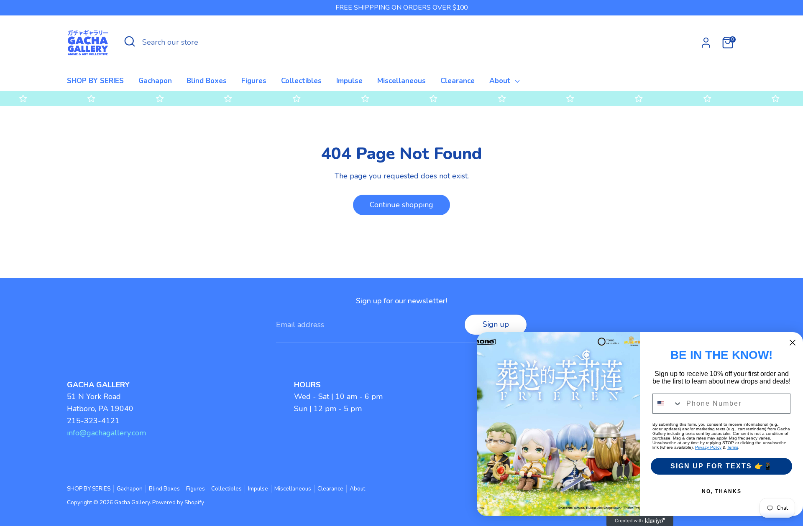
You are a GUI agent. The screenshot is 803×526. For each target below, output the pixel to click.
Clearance (457, 81)
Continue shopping (401, 205)
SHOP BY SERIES (95, 81)
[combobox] (667, 403)
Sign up (496, 324)
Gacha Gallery (132, 502)
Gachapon (155, 81)
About (501, 81)
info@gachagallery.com (106, 433)
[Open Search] (129, 41)
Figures (253, 81)
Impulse (349, 81)
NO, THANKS (722, 491)
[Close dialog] (792, 342)
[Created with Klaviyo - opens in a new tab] (639, 521)
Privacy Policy (708, 447)
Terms (732, 447)
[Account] (706, 42)
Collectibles (301, 81)
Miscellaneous (401, 81)
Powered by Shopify (178, 502)
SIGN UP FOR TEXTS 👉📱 (721, 466)
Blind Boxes (207, 81)
